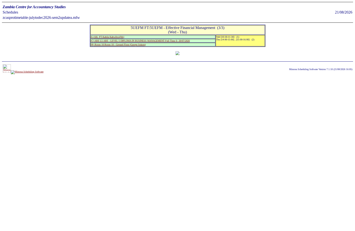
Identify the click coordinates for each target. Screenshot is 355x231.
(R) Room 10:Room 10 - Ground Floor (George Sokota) (118, 44)
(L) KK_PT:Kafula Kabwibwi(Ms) (107, 37)
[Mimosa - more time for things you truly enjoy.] (7, 71)
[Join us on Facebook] (27, 71)
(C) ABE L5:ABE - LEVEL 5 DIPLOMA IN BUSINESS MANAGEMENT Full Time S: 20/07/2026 (140, 40)
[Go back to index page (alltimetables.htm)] (177, 54)
